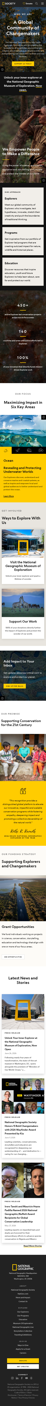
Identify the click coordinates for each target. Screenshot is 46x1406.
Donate (29, 3)
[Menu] (42, 3)
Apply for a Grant (23, 1349)
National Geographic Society (23, 1290)
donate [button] (23, 1361)
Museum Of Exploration (23, 1323)
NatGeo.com (23, 1294)
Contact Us (23, 1301)
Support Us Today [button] (23, 64)
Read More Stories (33, 1246)
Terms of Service (24, 1395)
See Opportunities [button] (13, 957)
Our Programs (23, 1315)
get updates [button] (23, 1366)
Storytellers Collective (23, 1331)
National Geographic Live (23, 1327)
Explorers (11, 198)
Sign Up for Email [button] (14, 686)
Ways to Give (23, 1345)
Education (11, 263)
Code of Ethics (20, 1392)
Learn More (9, 496)
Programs (11, 232)
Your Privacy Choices (26, 1398)
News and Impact (23, 1297)
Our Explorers (23, 1312)
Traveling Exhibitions (23, 1335)
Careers (23, 1353)
